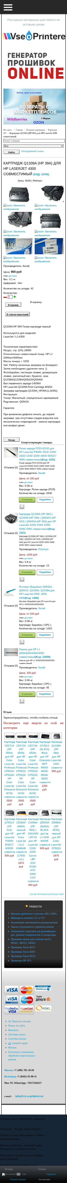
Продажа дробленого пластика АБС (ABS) (34, 913)
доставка (13, 276)
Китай (41, 473)
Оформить (51, 1174)
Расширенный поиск (32, 151)
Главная (19, 130)
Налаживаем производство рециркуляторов (34, 922)
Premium (43, 549)
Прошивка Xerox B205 (23, 951)
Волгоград (10, 1076)
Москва (8, 1070)
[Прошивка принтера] (5, 976)
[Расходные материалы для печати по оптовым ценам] (33, 35)
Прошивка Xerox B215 (23, 947)
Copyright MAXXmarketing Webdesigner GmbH (47, 894)
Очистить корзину (18, 1179)
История (9, 1169)
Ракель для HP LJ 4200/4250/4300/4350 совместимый (31, 653)
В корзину (27, 499)
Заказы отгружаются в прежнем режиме (32, 926)
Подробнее (45, 499)
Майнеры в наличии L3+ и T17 (28, 918)
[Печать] (63, 179)
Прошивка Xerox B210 (23, 956)
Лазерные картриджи (35, 130)
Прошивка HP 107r (21, 960)
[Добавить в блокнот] (21, 506)
